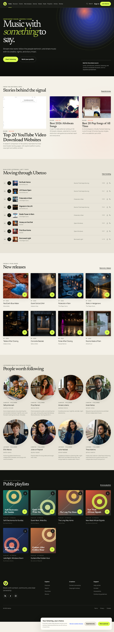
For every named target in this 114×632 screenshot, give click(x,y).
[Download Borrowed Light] (107, 239)
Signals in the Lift (26, 206)
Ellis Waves (7, 449)
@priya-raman (35, 408)
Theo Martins (91, 449)
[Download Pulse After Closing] (80, 314)
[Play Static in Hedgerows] (107, 294)
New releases (28, 4)
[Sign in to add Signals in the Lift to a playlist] (110, 207)
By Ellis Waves (35, 523)
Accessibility (97, 591)
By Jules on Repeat (36, 561)
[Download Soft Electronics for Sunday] (25, 493)
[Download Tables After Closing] (25, 314)
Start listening (10, 59)
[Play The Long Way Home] (79, 511)
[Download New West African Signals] (108, 493)
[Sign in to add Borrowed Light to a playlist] (110, 239)
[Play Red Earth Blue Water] (24, 294)
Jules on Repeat (37, 449)
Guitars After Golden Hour (40, 558)
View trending (106, 174)
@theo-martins (90, 452)
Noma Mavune (23, 184)
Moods (40, 4)
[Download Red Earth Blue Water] (25, 276)
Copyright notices (74, 588)
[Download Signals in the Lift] (107, 207)
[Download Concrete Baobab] (53, 314)
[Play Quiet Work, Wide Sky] (52, 511)
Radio (44, 4)
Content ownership (75, 585)
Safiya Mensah (8, 405)
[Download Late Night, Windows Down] (25, 531)
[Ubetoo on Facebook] (10, 596)
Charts (21, 4)
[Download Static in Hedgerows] (108, 276)
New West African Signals (95, 520)
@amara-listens (63, 408)
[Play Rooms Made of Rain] (107, 332)
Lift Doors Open (25, 190)
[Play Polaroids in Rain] (79, 294)
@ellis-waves (7, 452)
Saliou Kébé (34, 344)
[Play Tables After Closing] (24, 332)
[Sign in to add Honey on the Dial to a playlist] (110, 223)
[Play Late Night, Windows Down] (24, 549)
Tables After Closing (10, 341)
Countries (48, 591)
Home (10, 4)
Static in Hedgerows (93, 303)
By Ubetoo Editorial (91, 523)
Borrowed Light (25, 238)
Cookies (109, 608)
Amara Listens (63, 405)
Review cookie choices (76, 624)
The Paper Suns (23, 200)
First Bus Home (25, 230)
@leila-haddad (62, 452)
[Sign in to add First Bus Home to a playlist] (110, 231)
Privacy (102, 608)
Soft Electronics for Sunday (13, 520)
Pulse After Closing (65, 341)
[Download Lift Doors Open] (107, 191)
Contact (96, 588)
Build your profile (28, 59)
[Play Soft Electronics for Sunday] (24, 511)
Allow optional (104, 624)
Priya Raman (35, 405)
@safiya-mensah (8, 408)
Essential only (90, 624)
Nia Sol (21, 224)
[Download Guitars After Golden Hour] (53, 531)
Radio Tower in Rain (26, 214)
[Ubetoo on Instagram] (16, 596)
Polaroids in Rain (25, 198)
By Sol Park (61, 523)
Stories (61, 4)
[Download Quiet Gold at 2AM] (53, 276)
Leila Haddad (63, 449)
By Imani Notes (7, 523)
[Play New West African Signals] (107, 511)
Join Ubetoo (105, 4)
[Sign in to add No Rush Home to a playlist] (110, 183)
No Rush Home (25, 182)
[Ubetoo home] (5, 4)
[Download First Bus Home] (107, 231)
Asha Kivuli (89, 344)
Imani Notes (90, 405)
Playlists (49, 4)
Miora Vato (6, 306)
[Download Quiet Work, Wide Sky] (53, 493)
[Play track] (9, 183)
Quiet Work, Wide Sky (39, 520)
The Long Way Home (65, 520)
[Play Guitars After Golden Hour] (52, 549)
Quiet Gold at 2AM (37, 303)
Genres (35, 4)
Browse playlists (105, 485)
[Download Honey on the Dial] (107, 223)
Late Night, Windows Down (13, 558)
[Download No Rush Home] (107, 183)
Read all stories (106, 91)
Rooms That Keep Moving (81, 183)
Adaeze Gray (34, 306)
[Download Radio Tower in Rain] (107, 215)
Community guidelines (100, 594)
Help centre (97, 585)
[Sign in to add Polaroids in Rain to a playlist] (110, 199)
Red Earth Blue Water (11, 303)
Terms (96, 608)
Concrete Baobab (37, 341)
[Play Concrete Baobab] (52, 332)
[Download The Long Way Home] (80, 493)
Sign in (96, 4)
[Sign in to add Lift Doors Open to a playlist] (110, 191)
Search (47, 588)
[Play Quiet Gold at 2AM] (52, 294)
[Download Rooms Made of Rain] (108, 314)
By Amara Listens (8, 561)
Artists (56, 4)
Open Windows (78, 223)
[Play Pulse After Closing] (79, 332)
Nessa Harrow (62, 344)
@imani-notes (90, 408)
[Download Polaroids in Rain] (107, 199)
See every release (105, 268)
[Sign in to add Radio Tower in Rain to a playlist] (110, 215)
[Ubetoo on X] (5, 596)
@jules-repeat (35, 452)
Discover (15, 4)
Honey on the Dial (26, 222)
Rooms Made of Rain (93, 341)
